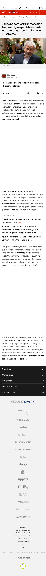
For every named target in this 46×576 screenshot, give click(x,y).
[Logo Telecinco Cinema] (23, 487)
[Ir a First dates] (13, 12)
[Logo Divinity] (23, 434)
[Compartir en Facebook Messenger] (38, 93)
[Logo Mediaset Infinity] (23, 412)
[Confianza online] (23, 568)
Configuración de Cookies (23, 536)
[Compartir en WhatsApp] (28, 93)
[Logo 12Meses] (23, 494)
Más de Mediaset (9, 386)
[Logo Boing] (23, 457)
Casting (21, 17)
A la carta (13, 17)
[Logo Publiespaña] (23, 509)
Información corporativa (23, 530)
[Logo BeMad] (23, 472)
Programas (7, 380)
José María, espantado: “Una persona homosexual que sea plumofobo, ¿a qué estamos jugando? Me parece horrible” (19, 229)
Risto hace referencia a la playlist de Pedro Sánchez (19, 8)
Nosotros (6, 369)
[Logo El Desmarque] (23, 442)
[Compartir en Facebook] (43, 93)
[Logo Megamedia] (24, 558)
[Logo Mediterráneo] (23, 517)
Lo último (5, 17)
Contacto (23, 547)
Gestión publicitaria (23, 541)
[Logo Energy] (23, 464)
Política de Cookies (23, 539)
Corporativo (7, 375)
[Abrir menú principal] (43, 12)
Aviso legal (23, 527)
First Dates (11, 75)
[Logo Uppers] (23, 479)
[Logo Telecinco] (23, 420)
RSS (23, 544)
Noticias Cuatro (9, 392)
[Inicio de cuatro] (3, 12)
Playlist (28, 17)
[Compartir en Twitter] (33, 93)
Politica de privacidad (23, 533)
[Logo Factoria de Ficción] (23, 449)
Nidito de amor (38, 17)
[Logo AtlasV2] (23, 502)
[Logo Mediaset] (23, 403)
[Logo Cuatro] (23, 427)
